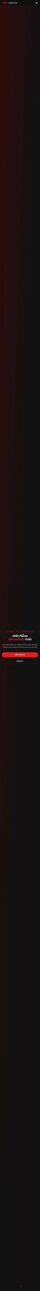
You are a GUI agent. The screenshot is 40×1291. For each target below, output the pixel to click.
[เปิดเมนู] (36, 3)
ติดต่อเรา (20, 661)
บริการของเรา (20, 654)
